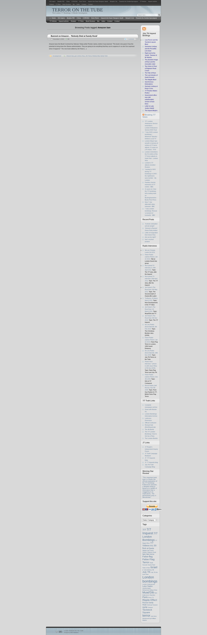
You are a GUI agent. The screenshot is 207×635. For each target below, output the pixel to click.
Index (78, 4)
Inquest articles (152, 1)
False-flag (147, 556)
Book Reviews (67, 4)
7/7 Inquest (147, 531)
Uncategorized (57, 56)
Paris (145, 597)
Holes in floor (146, 567)
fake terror (150, 554)
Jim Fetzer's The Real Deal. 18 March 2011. (150, 309)
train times (154, 616)
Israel (153, 567)
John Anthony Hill (149, 570)
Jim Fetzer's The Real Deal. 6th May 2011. (151, 290)
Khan (147, 574)
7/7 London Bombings (150, 536)
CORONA (74, 1)
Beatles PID (61, 1)
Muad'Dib (148, 592)
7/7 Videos (147, 544)
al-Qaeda (150, 548)
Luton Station (147, 586)
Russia (145, 603)
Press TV (151, 597)
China (68, 1)
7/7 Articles (143, 1)
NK (68, 39)
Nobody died (96, 56)
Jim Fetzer (89, 56)
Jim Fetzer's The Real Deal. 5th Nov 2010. (151, 318)
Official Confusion (150, 423)
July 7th (146, 572)
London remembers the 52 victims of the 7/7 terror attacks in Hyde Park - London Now (151, 156)
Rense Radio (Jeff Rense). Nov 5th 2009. (151, 388)
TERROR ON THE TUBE (77, 9)
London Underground (148, 584)
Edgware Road (151, 552)
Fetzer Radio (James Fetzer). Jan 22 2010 (151, 257)
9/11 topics (52, 1)
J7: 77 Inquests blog (151, 462)
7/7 (144, 529)
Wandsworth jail (147, 618)
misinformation (146, 588)
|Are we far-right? (150, 237)
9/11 (151, 546)
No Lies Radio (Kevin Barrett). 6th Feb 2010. (151, 327)
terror (146, 615)
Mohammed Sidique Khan (149, 590)
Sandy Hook (104, 56)
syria (144, 607)
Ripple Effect (149, 600)
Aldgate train (146, 550)
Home (54, 18)
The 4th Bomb (149, 429)
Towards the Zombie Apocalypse (128, 1)
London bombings (149, 579)
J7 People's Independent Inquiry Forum (151, 449)
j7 (142, 570)
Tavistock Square (147, 611)
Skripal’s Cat (113, 1)
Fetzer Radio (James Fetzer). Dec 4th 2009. (151, 377)
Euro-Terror (82, 1)
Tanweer (150, 607)
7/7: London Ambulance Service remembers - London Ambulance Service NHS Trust (151, 126)
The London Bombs (151, 438)
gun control (78, 56)
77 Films (58, 4)
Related (51, 4)
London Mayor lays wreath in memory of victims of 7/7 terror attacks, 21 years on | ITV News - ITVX (151, 145)
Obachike (152, 595)
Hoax (83, 56)
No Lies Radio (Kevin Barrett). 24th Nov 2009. (151, 353)
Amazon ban (70, 56)
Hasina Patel (151, 565)
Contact (84, 4)
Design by (71, 632)
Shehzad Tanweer (152, 605)
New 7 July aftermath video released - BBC (150, 204)
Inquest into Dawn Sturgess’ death (98, 1)
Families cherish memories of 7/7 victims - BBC (150, 185)
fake (144, 554)
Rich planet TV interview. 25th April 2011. (151, 279)
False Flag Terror (148, 561)
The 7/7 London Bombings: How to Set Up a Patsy (151, 434)
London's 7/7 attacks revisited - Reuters (150, 165)
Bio (74, 4)
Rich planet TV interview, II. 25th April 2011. (150, 268)
